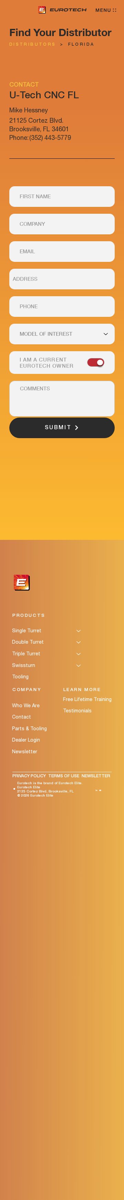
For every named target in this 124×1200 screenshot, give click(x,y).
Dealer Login (26, 740)
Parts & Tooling (29, 728)
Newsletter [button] (24, 751)
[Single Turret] (78, 631)
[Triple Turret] (78, 654)
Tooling (20, 676)
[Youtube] (100, 789)
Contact (21, 717)
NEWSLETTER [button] (96, 776)
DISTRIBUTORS (32, 44)
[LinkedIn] (96, 789)
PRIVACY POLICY (29, 776)
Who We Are (26, 705)
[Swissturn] (78, 665)
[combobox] (62, 279)
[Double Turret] (78, 642)
